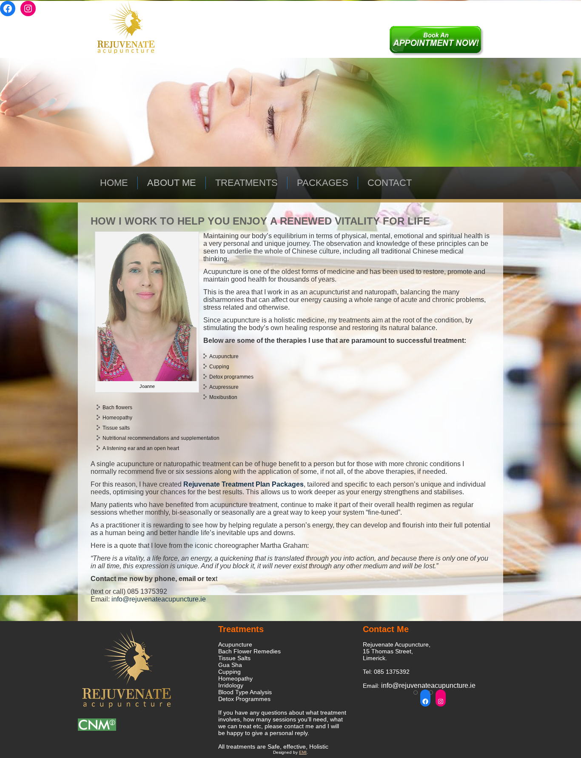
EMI (303, 752)
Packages (322, 182)
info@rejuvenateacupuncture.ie (158, 599)
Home (114, 182)
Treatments (246, 182)
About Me (171, 182)
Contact (389, 182)
